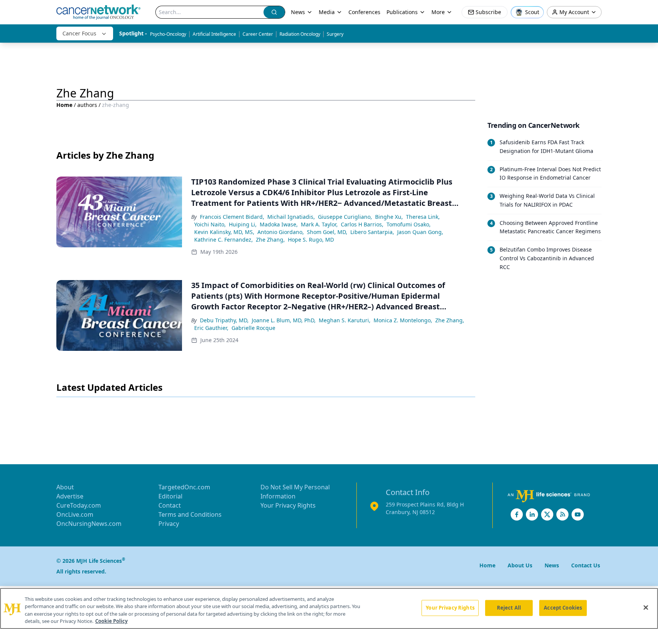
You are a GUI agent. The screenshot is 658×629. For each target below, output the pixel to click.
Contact (169, 505)
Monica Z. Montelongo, (403, 320)
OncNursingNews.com (88, 523)
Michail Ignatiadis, (291, 216)
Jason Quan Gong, (420, 232)
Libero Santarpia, (372, 232)
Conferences (364, 12)
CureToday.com (78, 505)
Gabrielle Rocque (253, 327)
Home (64, 104)
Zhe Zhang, (270, 239)
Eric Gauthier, (211, 327)
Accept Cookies (563, 607)
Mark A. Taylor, (319, 224)
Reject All (509, 607)
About (65, 487)
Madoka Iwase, (279, 224)
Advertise (69, 496)
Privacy (168, 523)
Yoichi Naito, (210, 224)
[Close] (645, 607)
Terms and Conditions (190, 514)
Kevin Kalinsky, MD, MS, (224, 232)
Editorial (170, 496)
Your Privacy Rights (288, 505)
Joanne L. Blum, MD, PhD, (284, 320)
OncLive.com (74, 514)
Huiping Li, (243, 224)
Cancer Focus (79, 33)
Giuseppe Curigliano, (345, 216)
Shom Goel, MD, (327, 232)
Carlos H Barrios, (362, 224)
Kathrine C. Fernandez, (223, 239)
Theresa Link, (423, 216)
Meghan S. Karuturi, (345, 320)
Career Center (258, 34)
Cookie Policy (111, 621)
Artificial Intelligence (214, 34)
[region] (329, 608)
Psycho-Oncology (168, 34)
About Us (520, 565)
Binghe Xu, (389, 216)
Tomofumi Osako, (408, 224)
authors (87, 104)
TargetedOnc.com (184, 487)
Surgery (335, 34)
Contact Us (585, 565)
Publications (402, 12)
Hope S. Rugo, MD (311, 239)
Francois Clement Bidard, (232, 216)
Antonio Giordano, (280, 232)
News (298, 12)
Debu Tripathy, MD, (224, 320)
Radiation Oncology (299, 34)
